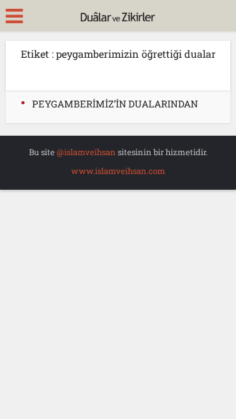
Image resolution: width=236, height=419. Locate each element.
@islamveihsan (86, 152)
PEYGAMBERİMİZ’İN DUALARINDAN (115, 103)
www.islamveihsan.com (118, 171)
